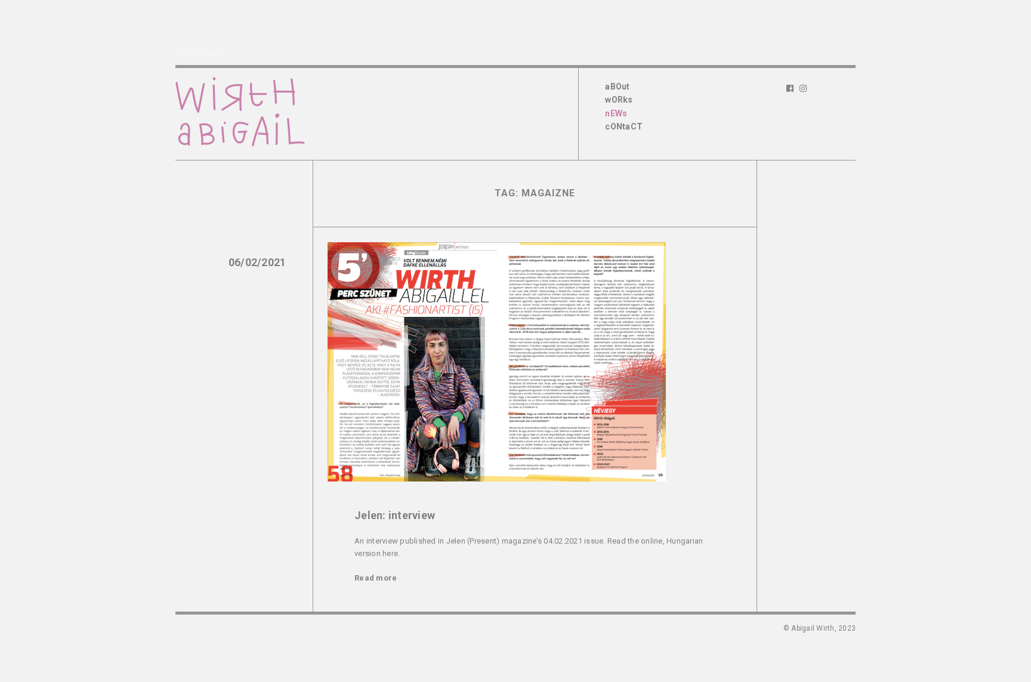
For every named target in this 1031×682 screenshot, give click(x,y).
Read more (375, 577)
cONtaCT (624, 126)
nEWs (616, 113)
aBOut (617, 86)
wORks (618, 99)
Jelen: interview (394, 515)
